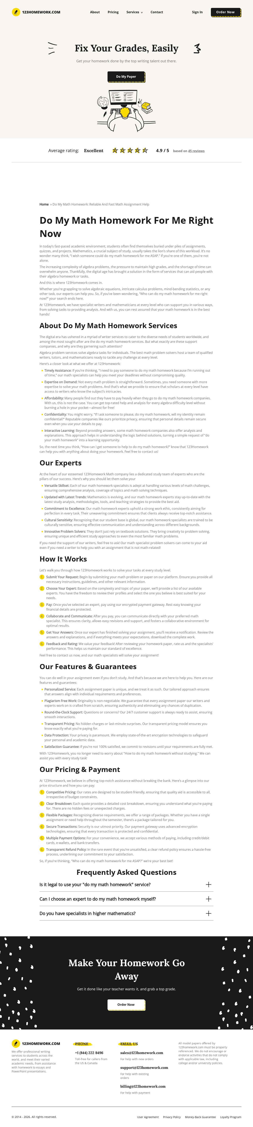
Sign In (197, 12)
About (95, 12)
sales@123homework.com (141, 1052)
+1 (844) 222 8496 (89, 1052)
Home (44, 204)
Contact (157, 12)
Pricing (113, 12)
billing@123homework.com (143, 1086)
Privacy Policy (172, 1117)
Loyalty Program (230, 1117)
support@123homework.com (144, 1067)
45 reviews (196, 151)
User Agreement (148, 1117)
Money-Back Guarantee (200, 1117)
